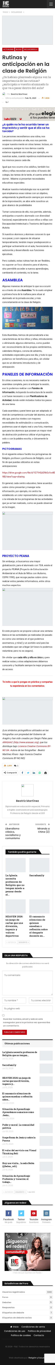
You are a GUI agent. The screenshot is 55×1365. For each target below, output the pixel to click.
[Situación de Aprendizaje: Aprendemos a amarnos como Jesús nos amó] (46, 1112)
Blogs (19, 49)
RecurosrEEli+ (30, 49)
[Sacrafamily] (39, 865)
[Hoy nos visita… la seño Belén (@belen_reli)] (46, 1167)
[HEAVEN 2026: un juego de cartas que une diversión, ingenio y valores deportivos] (16, 906)
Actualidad (8, 49)
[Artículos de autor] (28, 790)
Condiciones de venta (33, 1326)
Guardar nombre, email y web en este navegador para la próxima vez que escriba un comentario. (26, 1022)
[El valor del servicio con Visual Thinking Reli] (46, 1154)
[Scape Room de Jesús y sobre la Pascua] (46, 1141)
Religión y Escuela (37, 1357)
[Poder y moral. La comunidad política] (46, 1128)
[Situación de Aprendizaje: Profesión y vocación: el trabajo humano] (46, 1179)
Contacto (39, 1335)
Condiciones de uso (14, 1331)
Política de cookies (21, 1335)
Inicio (16, 1326)
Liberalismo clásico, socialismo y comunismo (13, 833)
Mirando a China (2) (43, 830)
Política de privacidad (39, 1331)
